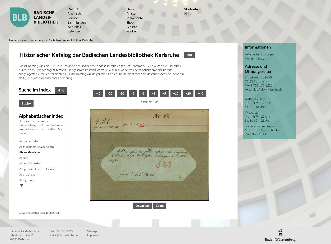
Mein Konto (134, 18)
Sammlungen (77, 22)
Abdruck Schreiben (30, 163)
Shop (130, 22)
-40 (98, 93)
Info (189, 54)
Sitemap (92, 231)
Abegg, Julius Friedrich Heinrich (37, 169)
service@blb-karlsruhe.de (265, 89)
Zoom (160, 205)
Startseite (191, 9)
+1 (153, 93)
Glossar (131, 27)
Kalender (74, 31)
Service (73, 18)
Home (12, 40)
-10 (122, 93)
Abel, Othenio (27, 174)
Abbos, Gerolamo (29, 152)
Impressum (93, 235)
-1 (143, 93)
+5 (164, 93)
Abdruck (24, 158)
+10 (175, 93)
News (130, 9)
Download (143, 205)
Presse (131, 13)
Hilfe (187, 13)
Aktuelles (74, 27)
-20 (110, 93)
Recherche (75, 13)
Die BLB (73, 9)
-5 (132, 93)
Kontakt (132, 31)
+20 (188, 93)
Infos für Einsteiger (261, 54)
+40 (200, 93)
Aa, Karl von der (28, 141)
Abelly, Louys (26, 180)
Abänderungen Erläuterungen (36, 147)
